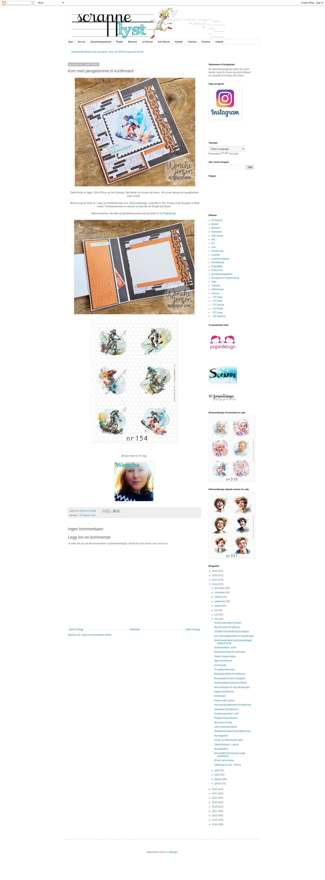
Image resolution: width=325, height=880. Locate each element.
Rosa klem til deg (223, 722)
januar (218, 783)
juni (217, 614)
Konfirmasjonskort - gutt (226, 713)
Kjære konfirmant (223, 660)
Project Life (217, 270)
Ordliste (219, 42)
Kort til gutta (220, 665)
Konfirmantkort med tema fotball (230, 682)
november (220, 592)
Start (70, 42)
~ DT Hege (216, 297)
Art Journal (216, 220)
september (220, 601)
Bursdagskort (221, 735)
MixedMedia (217, 262)
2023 (215, 584)
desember (220, 588)
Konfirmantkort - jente (225, 647)
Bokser (215, 224)
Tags (213, 281)
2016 (215, 815)
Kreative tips (217, 251)
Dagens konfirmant (224, 691)
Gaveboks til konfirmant (226, 709)
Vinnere (215, 293)
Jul (212, 243)
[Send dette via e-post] (104, 511)
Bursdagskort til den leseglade (229, 678)
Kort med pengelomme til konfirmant (232, 704)
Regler (119, 42)
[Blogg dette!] (107, 511)
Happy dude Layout (224, 700)
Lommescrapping (220, 258)
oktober (219, 597)
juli (216, 610)
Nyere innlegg (76, 629)
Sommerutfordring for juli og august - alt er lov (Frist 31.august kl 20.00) (107, 51)
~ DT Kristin (217, 308)
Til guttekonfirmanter (224, 669)
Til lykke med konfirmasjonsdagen (231, 631)
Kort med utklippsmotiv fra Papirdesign (234, 636)
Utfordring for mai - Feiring (227, 765)
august (218, 605)
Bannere (132, 42)
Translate (233, 153)
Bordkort (215, 228)
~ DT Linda (217, 312)
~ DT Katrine (217, 305)
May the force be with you (227, 627)
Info (213, 239)
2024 (215, 580)
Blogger (174, 852)
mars (217, 774)
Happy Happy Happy (225, 656)
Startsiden (135, 629)
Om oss (81, 42)
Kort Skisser (164, 42)
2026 (215, 571)
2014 (215, 824)
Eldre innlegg (193, 629)
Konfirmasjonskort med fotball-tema (232, 731)
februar (218, 779)
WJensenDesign (138, 203)
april (217, 770)
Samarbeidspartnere (100, 42)
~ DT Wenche (84, 515)
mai (217, 619)
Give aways (217, 235)
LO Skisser (147, 42)
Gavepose (216, 231)
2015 (215, 820)
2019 (215, 802)
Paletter (179, 42)
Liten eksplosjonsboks (225, 727)
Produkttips (217, 266)
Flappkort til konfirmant (225, 718)
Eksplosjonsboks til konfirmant (229, 652)
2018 (215, 806)
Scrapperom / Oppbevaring (225, 278)
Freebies (205, 42)
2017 (215, 811)
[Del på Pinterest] (118, 511)
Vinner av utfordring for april (228, 740)
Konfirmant (219, 696)
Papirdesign (169, 213)
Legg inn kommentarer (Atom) (96, 635)
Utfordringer (217, 289)
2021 (215, 793)
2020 (215, 798)
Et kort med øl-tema (224, 760)
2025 (215, 575)
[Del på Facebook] (115, 511)
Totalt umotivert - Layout (226, 744)
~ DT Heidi (216, 301)
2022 (215, 789)
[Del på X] (111, 511)
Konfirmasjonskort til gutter (227, 623)
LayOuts (215, 255)
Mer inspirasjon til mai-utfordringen (232, 687)
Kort (94, 515)
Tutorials (192, 42)
